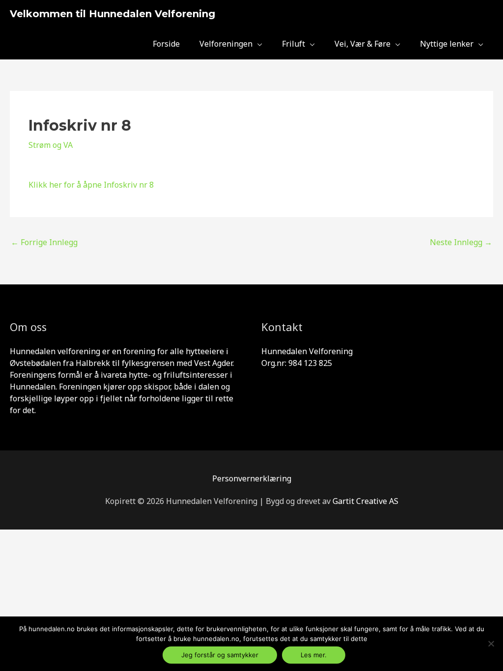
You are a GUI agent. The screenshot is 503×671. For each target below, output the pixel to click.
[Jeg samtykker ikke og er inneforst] (491, 643)
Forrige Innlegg (44, 242)
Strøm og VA (50, 145)
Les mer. (314, 655)
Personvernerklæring (251, 478)
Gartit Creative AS (365, 501)
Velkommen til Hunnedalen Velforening (112, 14)
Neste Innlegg (461, 242)
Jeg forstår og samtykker (219, 655)
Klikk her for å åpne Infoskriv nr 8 (91, 184)
